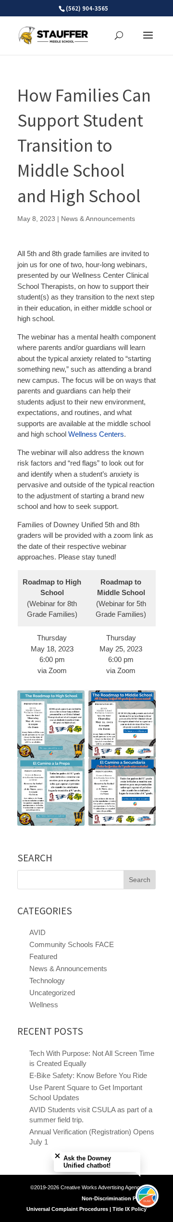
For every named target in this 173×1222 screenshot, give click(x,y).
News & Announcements (98, 218)
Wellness (43, 1005)
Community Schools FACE (71, 944)
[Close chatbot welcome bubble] (57, 1156)
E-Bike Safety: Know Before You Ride (88, 1075)
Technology (47, 980)
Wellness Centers (96, 434)
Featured (43, 956)
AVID (37, 932)
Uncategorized (52, 992)
